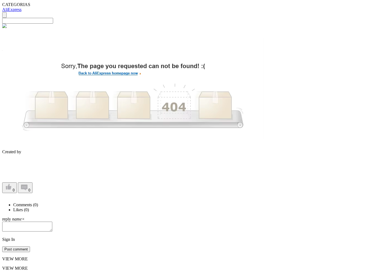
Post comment (16, 249)
